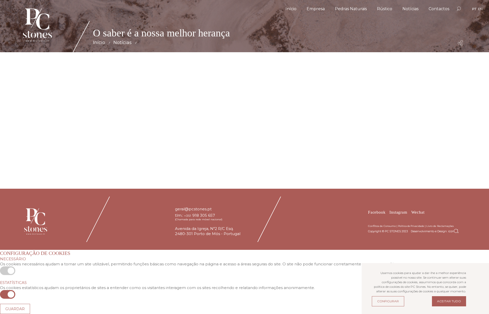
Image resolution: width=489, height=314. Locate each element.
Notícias (410, 8)
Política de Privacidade (411, 226)
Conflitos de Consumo (382, 226)
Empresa (316, 8)
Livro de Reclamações (440, 226)
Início (291, 8)
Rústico (384, 8)
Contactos (439, 8)
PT (474, 9)
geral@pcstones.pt (193, 209)
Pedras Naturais (351, 8)
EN (480, 9)
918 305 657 (203, 215)
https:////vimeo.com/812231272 (206, 162)
